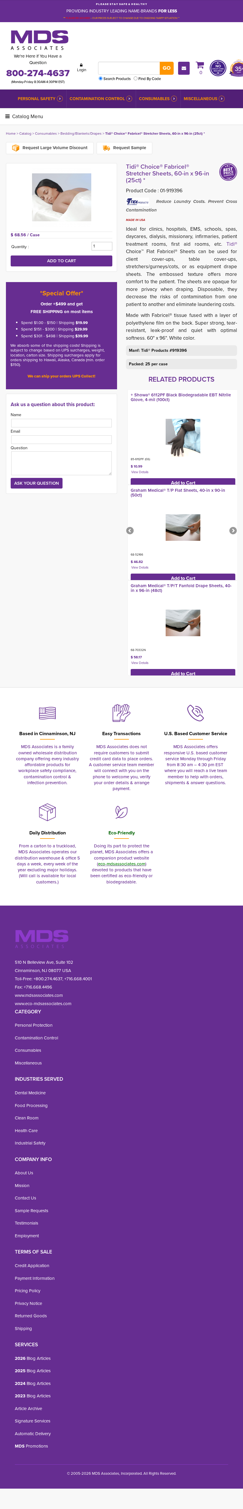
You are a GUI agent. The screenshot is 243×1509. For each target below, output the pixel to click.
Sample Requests (31, 1210)
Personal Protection (33, 1025)
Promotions (31, 1446)
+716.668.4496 (38, 987)
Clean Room (27, 1118)
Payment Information (35, 1278)
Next (232, 531)
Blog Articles (33, 1358)
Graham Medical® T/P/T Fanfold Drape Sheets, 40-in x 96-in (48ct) (181, 588)
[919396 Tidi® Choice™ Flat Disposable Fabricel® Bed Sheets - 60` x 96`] (61, 197)
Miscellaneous (200, 99)
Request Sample (129, 147)
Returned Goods (31, 1316)
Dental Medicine (30, 1093)
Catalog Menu (27, 116)
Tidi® (231, 244)
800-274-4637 (38, 73)
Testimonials (26, 1223)
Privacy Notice (28, 1303)
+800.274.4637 (47, 979)
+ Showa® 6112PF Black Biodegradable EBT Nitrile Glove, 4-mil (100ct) (181, 397)
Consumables (154, 99)
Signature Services (32, 1421)
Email (15, 431)
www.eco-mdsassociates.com (43, 1003)
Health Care (26, 1130)
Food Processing (31, 1105)
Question (19, 448)
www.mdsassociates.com (39, 995)
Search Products (117, 79)
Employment (27, 1236)
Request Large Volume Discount (54, 147)
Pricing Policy (27, 1290)
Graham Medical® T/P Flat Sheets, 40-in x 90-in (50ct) (178, 492)
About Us (24, 1173)
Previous (130, 531)
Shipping (23, 1328)
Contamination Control (97, 99)
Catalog (25, 133)
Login (81, 70)
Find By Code (149, 79)
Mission (22, 1185)
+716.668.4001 (78, 979)
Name (16, 415)
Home (11, 133)
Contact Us (25, 1198)
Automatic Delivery (33, 1433)
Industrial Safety (30, 1143)
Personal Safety (36, 99)
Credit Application (32, 1265)
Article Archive (28, 1408)
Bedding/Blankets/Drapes (81, 133)
